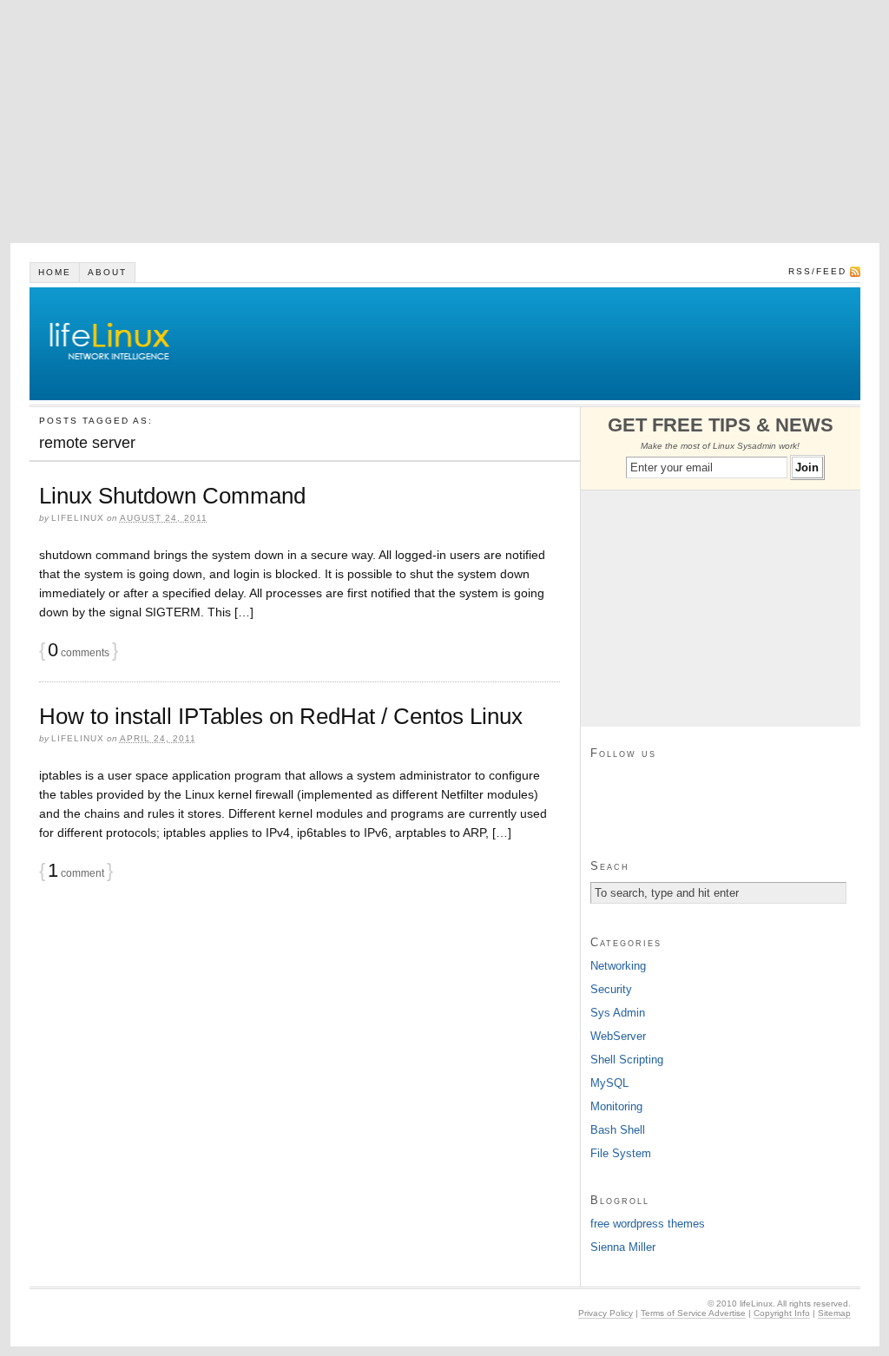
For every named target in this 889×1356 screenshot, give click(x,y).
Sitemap (834, 1313)
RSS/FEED (817, 271)
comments (78, 653)
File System (620, 1153)
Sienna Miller (622, 1247)
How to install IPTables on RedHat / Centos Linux (281, 716)
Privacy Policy (605, 1313)
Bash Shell (617, 1129)
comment (76, 873)
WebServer (618, 1036)
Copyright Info (782, 1313)
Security (611, 989)
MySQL (609, 1082)
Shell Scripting (626, 1059)
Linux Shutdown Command (172, 496)
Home (54, 272)
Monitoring (616, 1106)
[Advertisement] (444, 121)
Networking (618, 965)
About (107, 272)
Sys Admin (617, 1012)
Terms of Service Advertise (693, 1313)
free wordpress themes (647, 1223)
